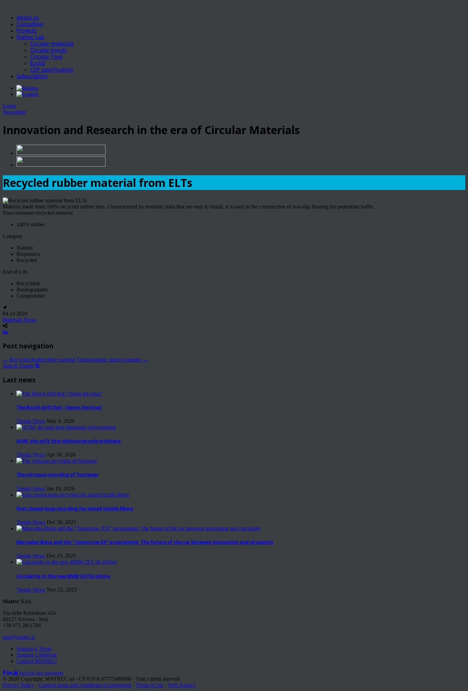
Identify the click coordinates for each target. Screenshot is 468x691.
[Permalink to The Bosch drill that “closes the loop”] (59, 393)
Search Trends (19, 366)
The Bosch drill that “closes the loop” (59, 407)
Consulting (29, 24)
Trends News (30, 421)
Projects (26, 30)
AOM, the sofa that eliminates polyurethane (68, 441)
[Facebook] (5, 673)
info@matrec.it (19, 637)
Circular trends (48, 50)
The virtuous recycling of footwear (57, 475)
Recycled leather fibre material (39, 359)
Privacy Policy (18, 685)
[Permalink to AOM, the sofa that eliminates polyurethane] (66, 427)
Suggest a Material (36, 655)
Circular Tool (46, 56)
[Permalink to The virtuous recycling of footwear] (56, 461)
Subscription (32, 76)
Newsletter (14, 112)
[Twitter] (10, 673)
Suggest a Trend (33, 649)
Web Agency (182, 685)
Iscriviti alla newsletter (42, 673)
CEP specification (51, 70)
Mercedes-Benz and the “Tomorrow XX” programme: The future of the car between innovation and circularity (145, 542)
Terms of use (149, 685)
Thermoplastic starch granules (112, 359)
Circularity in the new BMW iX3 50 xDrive (63, 576)
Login (9, 106)
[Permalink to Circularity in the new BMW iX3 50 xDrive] (66, 562)
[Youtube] (16, 673)
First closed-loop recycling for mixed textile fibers (74, 508)
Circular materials (52, 43)
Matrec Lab (30, 37)
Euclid (37, 63)
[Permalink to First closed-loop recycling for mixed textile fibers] (72, 495)
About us (27, 17)
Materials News (20, 320)
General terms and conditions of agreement (85, 685)
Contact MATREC (36, 661)
